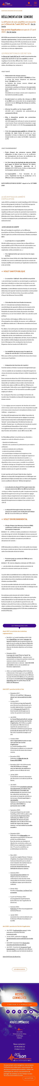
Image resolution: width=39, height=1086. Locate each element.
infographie (23, 835)
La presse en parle (12, 934)
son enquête (14, 800)
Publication (13, 908)
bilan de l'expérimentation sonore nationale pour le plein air (20, 938)
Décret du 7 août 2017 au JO (11, 56)
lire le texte (11, 32)
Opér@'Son (13, 639)
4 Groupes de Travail (20, 709)
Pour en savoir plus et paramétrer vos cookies (13, 1075)
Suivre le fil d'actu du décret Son (12, 956)
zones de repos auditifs (18, 131)
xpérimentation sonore (20, 930)
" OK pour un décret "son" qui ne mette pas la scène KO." (20, 697)
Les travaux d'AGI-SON (19, 625)
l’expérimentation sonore (10, 608)
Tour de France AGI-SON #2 (18, 874)
